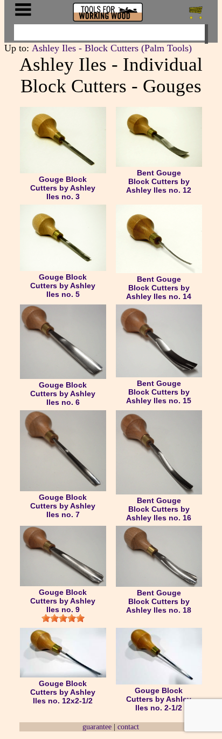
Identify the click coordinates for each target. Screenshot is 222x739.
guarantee (97, 726)
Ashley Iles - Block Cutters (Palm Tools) (112, 48)
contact (128, 726)
